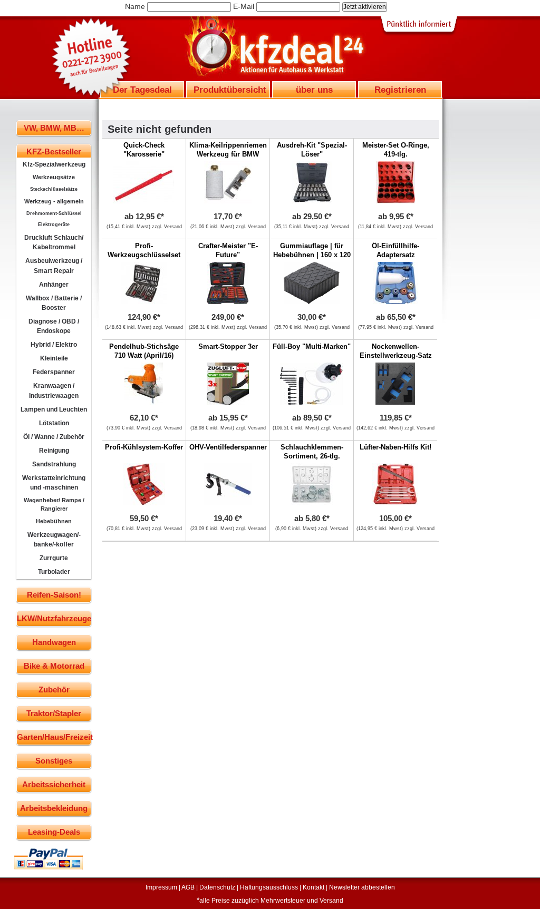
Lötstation (54, 423)
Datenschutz (217, 887)
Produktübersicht (230, 89)
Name (135, 6)
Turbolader (54, 571)
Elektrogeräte (54, 224)
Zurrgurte (54, 558)
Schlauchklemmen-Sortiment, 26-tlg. (312, 451)
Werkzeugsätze (54, 177)
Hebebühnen (54, 521)
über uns (314, 89)
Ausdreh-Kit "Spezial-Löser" (312, 149)
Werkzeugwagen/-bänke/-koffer (54, 539)
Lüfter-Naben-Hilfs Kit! (395, 447)
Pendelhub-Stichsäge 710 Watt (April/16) (144, 351)
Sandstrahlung (54, 464)
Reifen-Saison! (54, 594)
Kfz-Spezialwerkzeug (54, 164)
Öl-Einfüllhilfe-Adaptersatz (395, 250)
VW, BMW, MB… (54, 127)
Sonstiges (53, 760)
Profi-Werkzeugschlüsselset (144, 250)
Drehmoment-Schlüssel (54, 213)
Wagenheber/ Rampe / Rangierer (54, 504)
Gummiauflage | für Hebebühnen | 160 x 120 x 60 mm (312, 255)
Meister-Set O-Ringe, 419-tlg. (395, 149)
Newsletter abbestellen (362, 887)
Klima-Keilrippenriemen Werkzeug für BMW (228, 149)
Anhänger (54, 284)
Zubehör (54, 689)
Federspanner (54, 372)
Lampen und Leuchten (54, 409)
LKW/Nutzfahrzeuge (54, 618)
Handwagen (54, 642)
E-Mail (243, 6)
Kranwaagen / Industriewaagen (54, 390)
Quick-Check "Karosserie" (144, 149)
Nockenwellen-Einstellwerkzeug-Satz (396, 351)
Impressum (161, 887)
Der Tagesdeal (142, 89)
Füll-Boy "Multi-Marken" (312, 346)
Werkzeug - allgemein (54, 201)
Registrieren (400, 89)
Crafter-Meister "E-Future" (228, 250)
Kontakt (313, 887)
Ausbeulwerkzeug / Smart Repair (53, 265)
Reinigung (54, 450)
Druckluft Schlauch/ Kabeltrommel (53, 242)
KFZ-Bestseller (53, 151)
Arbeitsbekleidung (54, 808)
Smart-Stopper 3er (228, 346)
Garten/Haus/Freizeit (54, 736)
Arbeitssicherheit (53, 784)
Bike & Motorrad (54, 665)
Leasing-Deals (54, 831)
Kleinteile (54, 358)
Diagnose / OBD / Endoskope (53, 326)
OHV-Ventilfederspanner (228, 447)
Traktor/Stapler (53, 713)
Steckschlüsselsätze (54, 189)
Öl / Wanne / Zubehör (53, 437)
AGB (188, 887)
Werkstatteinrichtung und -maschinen (53, 482)
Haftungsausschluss (269, 887)
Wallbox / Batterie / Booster (54, 303)
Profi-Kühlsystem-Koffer (144, 447)
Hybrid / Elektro (54, 344)
